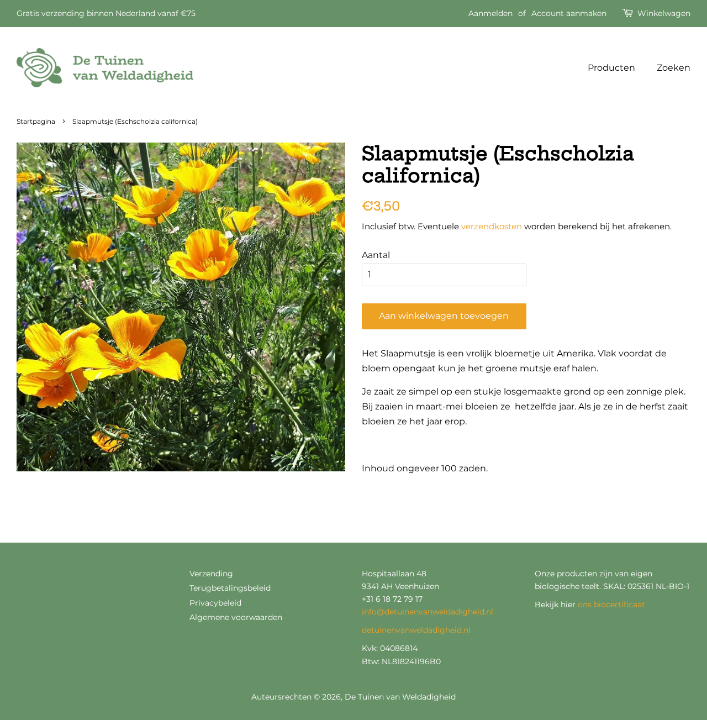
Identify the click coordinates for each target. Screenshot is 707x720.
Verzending (211, 573)
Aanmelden (490, 13)
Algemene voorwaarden (235, 617)
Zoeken (673, 67)
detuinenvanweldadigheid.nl (416, 630)
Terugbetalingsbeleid (230, 588)
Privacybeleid (215, 602)
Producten (611, 67)
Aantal (376, 255)
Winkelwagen (663, 13)
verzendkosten (491, 226)
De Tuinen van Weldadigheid (400, 696)
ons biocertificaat (611, 604)
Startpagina (36, 121)
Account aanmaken (568, 13)
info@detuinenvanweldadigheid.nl (427, 611)
